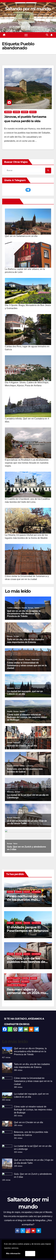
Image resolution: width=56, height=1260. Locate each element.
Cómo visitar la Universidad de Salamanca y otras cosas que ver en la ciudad (33, 1081)
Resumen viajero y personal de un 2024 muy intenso (27, 992)
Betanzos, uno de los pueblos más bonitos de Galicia (26, 961)
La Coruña (36, 892)
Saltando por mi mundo (28, 8)
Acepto (30, 1253)
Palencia (25, 981)
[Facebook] (4, 1029)
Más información (13, 1253)
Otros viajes (11, 201)
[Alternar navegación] (26, 35)
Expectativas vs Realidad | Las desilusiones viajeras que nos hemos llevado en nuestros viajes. (27, 463)
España (16, 112)
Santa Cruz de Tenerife (17, 985)
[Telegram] (36, 1029)
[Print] (31, 1029)
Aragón (8, 112)
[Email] (26, 1029)
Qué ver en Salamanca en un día (21, 236)
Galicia (27, 892)
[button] (47, 35)
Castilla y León (14, 978)
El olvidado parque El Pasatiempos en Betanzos (27, 929)
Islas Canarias (13, 981)
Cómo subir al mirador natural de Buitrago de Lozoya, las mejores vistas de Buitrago (33, 1109)
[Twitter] (20, 1029)
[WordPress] (15, 1029)
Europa (24, 112)
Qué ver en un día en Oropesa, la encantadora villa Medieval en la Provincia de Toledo (30, 1051)
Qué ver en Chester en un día (28, 1122)
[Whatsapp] (10, 1029)
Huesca (33, 112)
